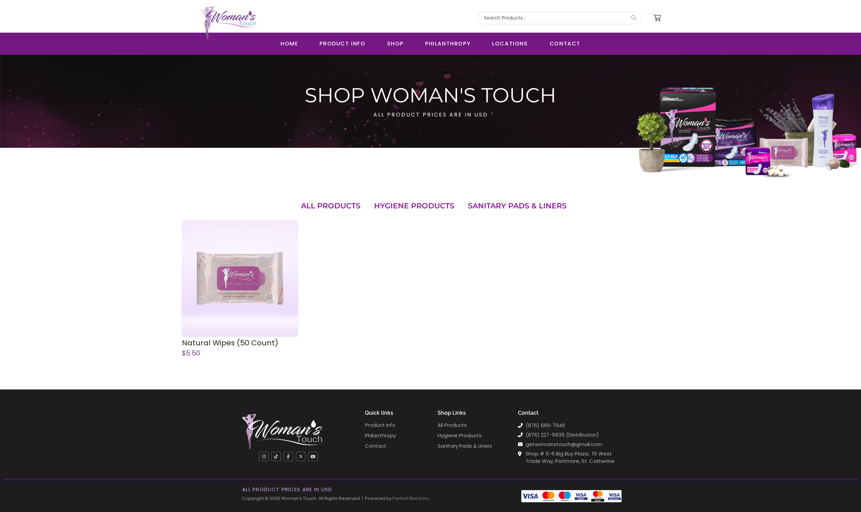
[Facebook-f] (288, 457)
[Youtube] (313, 457)
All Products (331, 205)
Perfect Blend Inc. (411, 498)
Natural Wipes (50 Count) (230, 343)
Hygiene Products (414, 205)
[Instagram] (264, 457)
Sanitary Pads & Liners (517, 205)
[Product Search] (633, 18)
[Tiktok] (276, 457)
